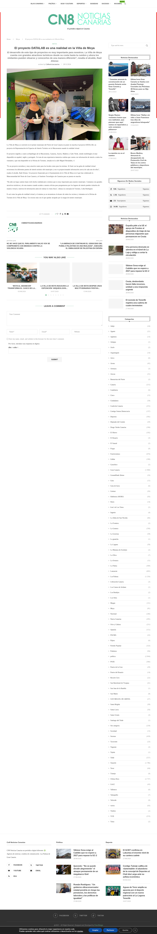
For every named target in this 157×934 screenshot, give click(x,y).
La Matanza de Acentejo (130, 550)
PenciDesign (98, 925)
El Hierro (130, 433)
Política (52, 4)
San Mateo (130, 694)
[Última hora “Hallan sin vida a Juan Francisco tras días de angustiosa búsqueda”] (140, 105)
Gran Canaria (130, 470)
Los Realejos (130, 592)
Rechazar (110, 930)
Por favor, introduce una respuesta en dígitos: (24, 344)
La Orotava (130, 560)
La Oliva (130, 555)
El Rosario (130, 438)
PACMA (130, 635)
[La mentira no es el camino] (118, 143)
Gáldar (130, 459)
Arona (130, 363)
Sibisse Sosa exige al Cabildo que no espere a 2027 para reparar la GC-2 (137, 268)
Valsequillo (130, 795)
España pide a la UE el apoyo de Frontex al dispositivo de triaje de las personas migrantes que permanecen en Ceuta (138, 231)
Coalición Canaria (130, 406)
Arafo (130, 347)
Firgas (130, 449)
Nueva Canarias (130, 619)
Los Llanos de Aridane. (130, 587)
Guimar (130, 491)
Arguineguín (130, 353)
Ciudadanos (130, 401)
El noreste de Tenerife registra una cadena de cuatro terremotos (136, 303)
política (130, 656)
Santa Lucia (130, 710)
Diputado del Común (130, 422)
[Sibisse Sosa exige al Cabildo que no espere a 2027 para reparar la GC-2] (116, 269)
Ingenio (130, 512)
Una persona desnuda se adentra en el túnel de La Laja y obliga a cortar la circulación (137, 251)
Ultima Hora (130, 779)
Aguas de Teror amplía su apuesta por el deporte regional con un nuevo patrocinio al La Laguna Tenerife (135, 892)
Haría (130, 502)
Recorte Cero (130, 678)
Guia (130, 481)
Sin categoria (130, 726)
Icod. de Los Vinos (130, 507)
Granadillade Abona (130, 475)
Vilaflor (130, 811)
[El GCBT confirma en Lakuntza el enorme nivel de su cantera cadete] (113, 854)
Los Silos (130, 598)
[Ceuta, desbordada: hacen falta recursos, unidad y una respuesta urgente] (116, 285)
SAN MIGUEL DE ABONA (130, 699)
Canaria (130, 385)
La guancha (130, 539)
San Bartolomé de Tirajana (130, 683)
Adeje (130, 326)
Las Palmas (130, 576)
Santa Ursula (130, 715)
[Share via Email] (68, 214)
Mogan (130, 603)
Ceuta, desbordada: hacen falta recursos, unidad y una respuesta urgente (137, 285)
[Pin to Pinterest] (65, 214)
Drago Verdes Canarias (130, 427)
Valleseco (130, 790)
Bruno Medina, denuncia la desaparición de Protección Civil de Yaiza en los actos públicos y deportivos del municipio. (140, 160)
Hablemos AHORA (130, 497)
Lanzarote (130, 571)
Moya (18, 39)
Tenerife (130, 763)
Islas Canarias (37, 4)
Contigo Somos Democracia (130, 411)
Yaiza (130, 822)
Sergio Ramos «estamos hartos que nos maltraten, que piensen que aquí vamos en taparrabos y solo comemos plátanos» (118, 122)
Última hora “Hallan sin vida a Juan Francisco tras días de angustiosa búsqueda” (140, 118)
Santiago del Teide (130, 720)
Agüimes (130, 337)
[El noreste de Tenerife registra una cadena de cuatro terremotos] (116, 303)
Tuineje (130, 774)
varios (130, 806)
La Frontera (130, 523)
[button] (10, 279)
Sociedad (94, 4)
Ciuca (130, 395)
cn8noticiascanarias (52, 64)
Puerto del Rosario (130, 672)
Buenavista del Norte (130, 379)
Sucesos (105, 4)
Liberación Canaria (130, 582)
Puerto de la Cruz (130, 667)
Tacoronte (130, 742)
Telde (130, 758)
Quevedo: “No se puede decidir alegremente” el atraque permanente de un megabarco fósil (85, 870)
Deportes (81, 4)
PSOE (130, 662)
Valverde (130, 800)
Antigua (130, 342)
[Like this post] (57, 214)
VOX (130, 816)
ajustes (80, 931)
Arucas (130, 374)
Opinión (130, 630)
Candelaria (130, 390)
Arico (130, 358)
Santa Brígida (130, 704)
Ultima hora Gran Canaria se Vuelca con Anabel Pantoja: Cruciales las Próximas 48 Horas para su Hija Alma (140, 85)
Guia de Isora (130, 486)
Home (9, 39)
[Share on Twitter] (62, 214)
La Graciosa (130, 534)
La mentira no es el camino (116, 154)
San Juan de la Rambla (130, 688)
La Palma (130, 566)
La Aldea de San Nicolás (130, 518)
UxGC (130, 784)
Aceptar (95, 930)
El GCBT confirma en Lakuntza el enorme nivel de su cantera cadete (136, 853)
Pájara (130, 640)
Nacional (118, 3)
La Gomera (130, 528)
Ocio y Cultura (67, 4)
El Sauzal (130, 443)
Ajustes (125, 930)
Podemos (130, 651)
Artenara (130, 369)
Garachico (130, 465)
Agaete (130, 331)
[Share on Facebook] (60, 214)
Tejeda (130, 752)
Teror (130, 768)
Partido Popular (130, 646)
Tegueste (130, 747)
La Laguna (130, 544)
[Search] (125, 3)
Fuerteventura (130, 454)
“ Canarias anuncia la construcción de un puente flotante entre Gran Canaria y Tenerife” (117, 84)
